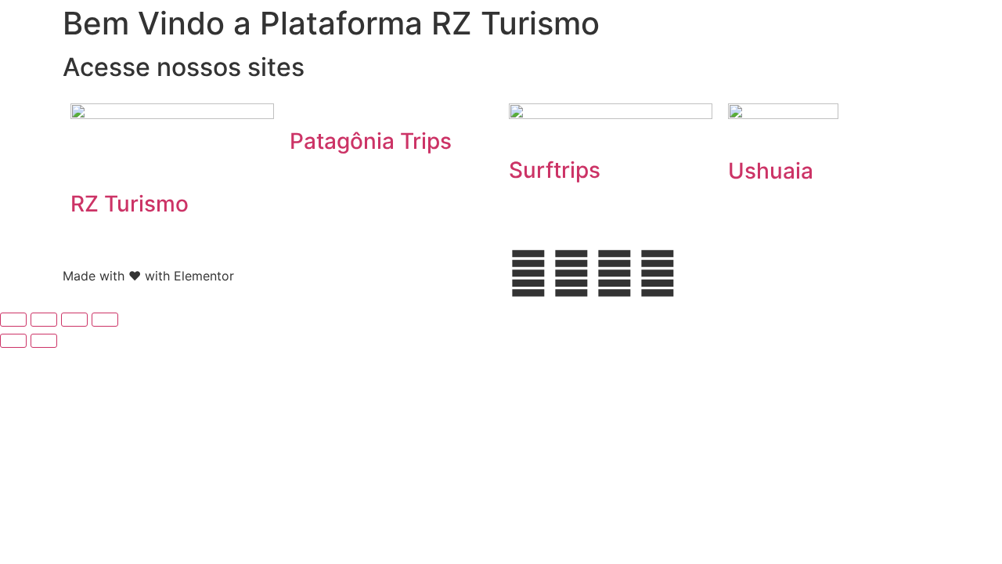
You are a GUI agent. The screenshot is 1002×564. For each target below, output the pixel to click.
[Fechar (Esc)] (105, 320)
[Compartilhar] (74, 320)
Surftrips (554, 170)
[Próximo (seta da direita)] (44, 341)
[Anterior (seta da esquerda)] (13, 341)
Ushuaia (770, 170)
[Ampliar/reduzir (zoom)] (13, 320)
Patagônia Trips (371, 141)
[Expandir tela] (44, 320)
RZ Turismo (129, 203)
